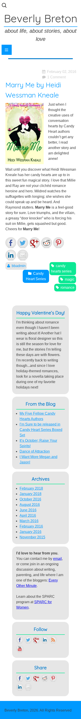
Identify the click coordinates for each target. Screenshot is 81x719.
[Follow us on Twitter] (28, 639)
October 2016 (30, 499)
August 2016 (30, 505)
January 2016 (30, 532)
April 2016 (28, 515)
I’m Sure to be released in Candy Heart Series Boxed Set (41, 429)
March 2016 (29, 521)
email (57, 559)
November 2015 (32, 537)
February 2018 (31, 488)
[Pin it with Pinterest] (58, 242)
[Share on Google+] (34, 242)
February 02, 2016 (61, 72)
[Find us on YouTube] (19, 648)
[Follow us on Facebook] (19, 639)
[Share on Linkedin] (10, 255)
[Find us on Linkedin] (44, 639)
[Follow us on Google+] (36, 639)
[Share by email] (22, 255)
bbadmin (19, 266)
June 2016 (28, 510)
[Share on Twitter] (22, 242)
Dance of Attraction (35, 451)
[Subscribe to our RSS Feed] (53, 639)
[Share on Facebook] (10, 242)
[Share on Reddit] (46, 242)
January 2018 (30, 494)
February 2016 (31, 526)
